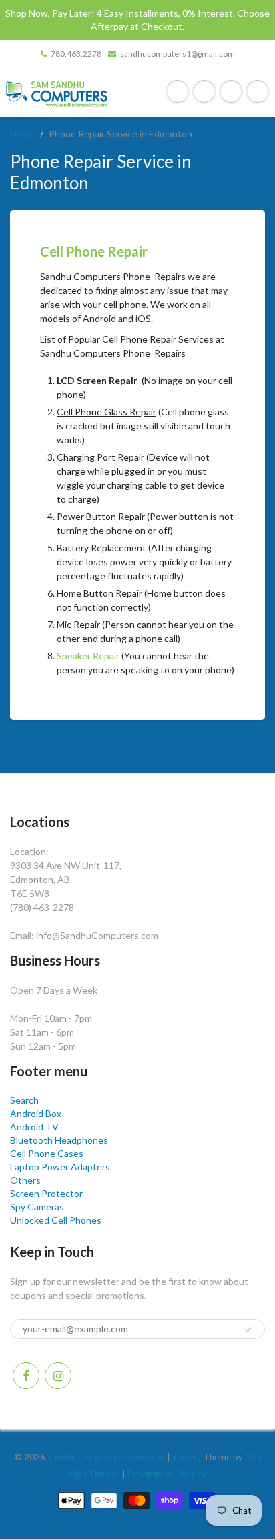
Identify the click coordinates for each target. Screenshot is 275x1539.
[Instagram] (58, 1375)
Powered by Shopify (166, 1473)
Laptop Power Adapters (60, 1166)
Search (24, 1100)
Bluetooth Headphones (59, 1140)
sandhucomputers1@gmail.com (177, 54)
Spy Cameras (37, 1206)
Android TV (34, 1126)
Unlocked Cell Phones (55, 1220)
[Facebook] (26, 1375)
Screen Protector (46, 1193)
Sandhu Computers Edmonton (106, 1457)
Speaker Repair (88, 655)
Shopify (187, 1457)
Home (22, 133)
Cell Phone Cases (46, 1153)
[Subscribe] (248, 1329)
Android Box (35, 1113)
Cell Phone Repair (94, 251)
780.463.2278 (76, 54)
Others (25, 1180)
